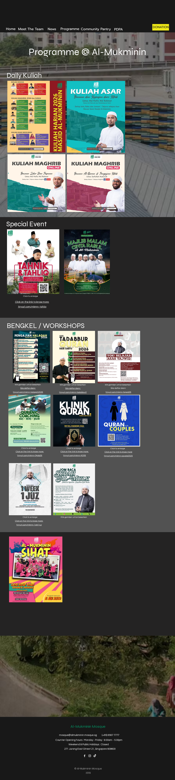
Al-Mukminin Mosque (88, 726)
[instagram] (89, 756)
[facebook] (84, 756)
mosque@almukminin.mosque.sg (78, 735)
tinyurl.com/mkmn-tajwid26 (118, 392)
